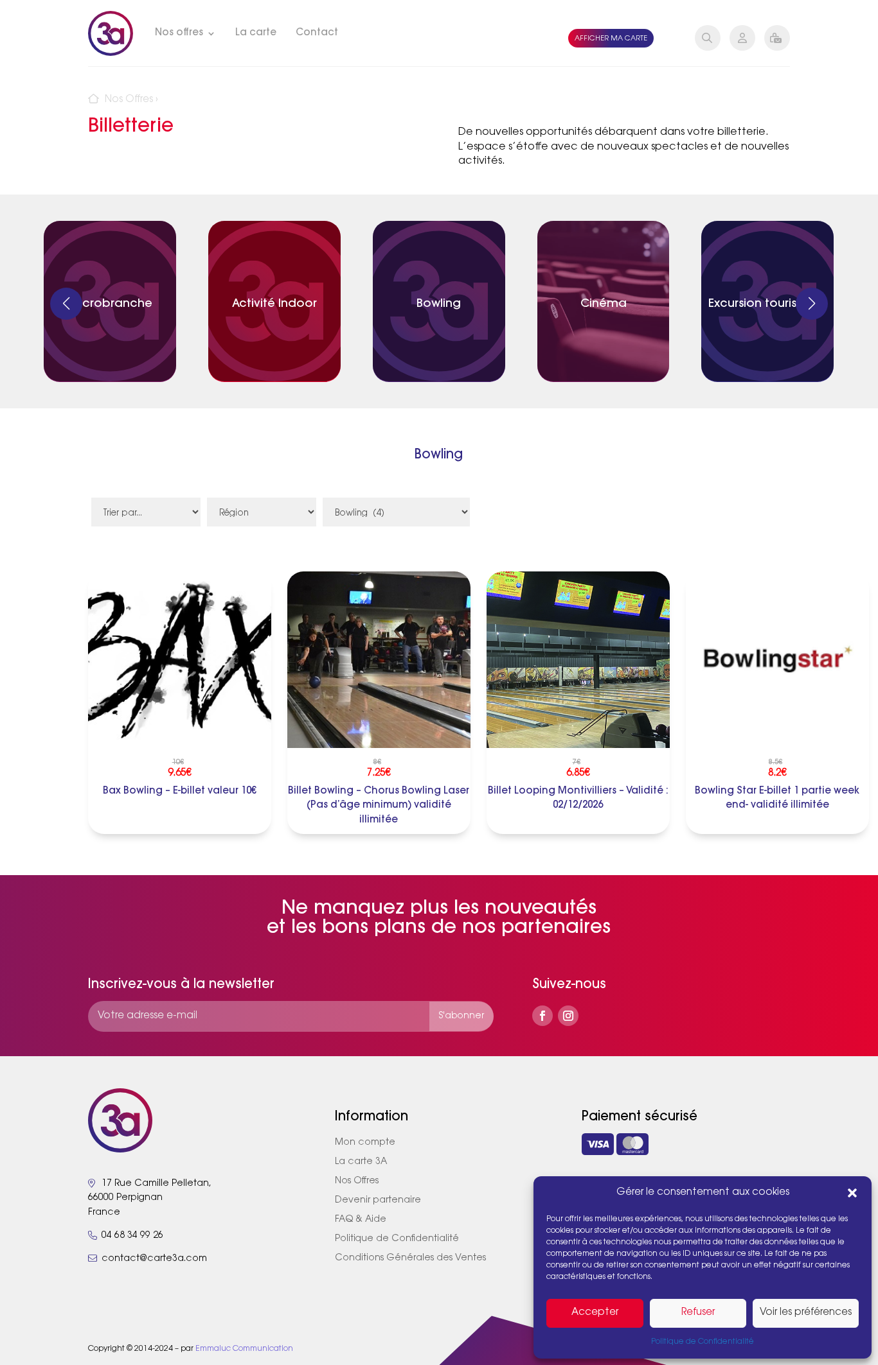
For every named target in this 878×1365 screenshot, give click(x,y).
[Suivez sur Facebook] (542, 1015)
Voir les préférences (806, 1312)
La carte (255, 33)
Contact (317, 33)
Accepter (594, 1312)
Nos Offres (129, 100)
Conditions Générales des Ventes (410, 1258)
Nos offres (179, 33)
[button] (852, 1193)
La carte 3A (361, 1162)
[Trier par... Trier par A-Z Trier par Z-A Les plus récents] (146, 520)
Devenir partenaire (378, 1200)
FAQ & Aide (360, 1219)
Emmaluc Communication (244, 1349)
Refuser (698, 1312)
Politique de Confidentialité (702, 1342)
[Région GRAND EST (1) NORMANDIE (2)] (261, 520)
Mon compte (365, 1142)
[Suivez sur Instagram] (568, 1015)
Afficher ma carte (611, 38)
